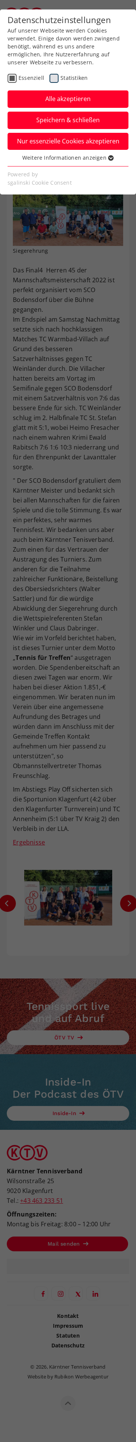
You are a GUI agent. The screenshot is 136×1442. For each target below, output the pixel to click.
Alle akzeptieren (68, 99)
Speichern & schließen (68, 120)
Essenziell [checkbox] (31, 77)
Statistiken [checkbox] (74, 77)
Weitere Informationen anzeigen (65, 157)
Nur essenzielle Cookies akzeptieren (68, 141)
